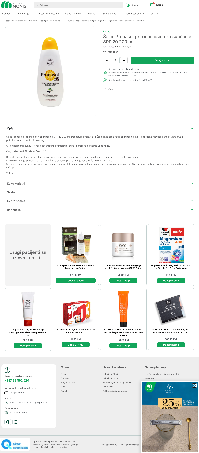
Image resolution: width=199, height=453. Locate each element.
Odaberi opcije (76, 280)
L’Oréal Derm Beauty (47, 13)
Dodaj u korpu (162, 60)
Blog (63, 386)
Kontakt (64, 391)
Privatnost (108, 386)
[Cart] (159, 9)
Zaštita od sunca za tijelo (86, 21)
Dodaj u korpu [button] (123, 280)
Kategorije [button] (23, 13)
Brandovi (6, 13)
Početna (8, 21)
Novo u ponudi (73, 13)
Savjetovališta (110, 13)
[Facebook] (7, 422)
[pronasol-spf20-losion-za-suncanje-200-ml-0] (50, 71)
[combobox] (78, 5)
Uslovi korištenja (111, 374)
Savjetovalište (68, 382)
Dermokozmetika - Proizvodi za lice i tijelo (30, 21)
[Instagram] (15, 422)
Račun (135, 5)
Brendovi (65, 378)
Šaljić (106, 31)
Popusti (92, 13)
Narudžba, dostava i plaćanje (117, 382)
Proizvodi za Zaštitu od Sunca (62, 21)
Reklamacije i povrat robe (115, 391)
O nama (64, 374)
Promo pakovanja (134, 13)
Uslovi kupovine (110, 378)
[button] (194, 385)
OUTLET (155, 13)
